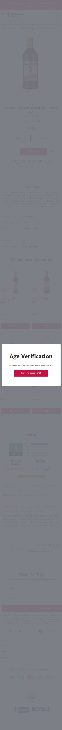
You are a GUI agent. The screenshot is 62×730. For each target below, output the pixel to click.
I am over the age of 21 (31, 373)
